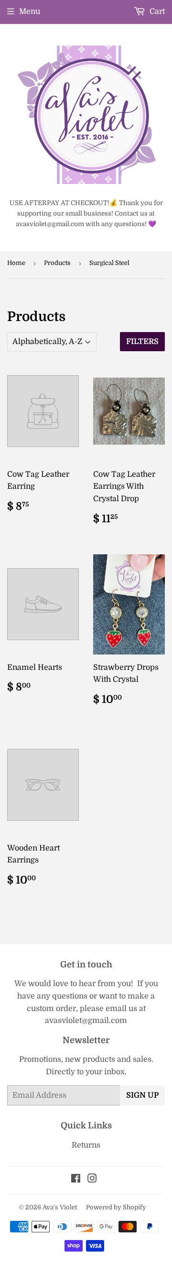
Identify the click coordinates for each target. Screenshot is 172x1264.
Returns (86, 1145)
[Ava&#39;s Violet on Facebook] (76, 1179)
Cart (156, 11)
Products (57, 262)
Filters (142, 341)
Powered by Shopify (116, 1207)
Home (16, 262)
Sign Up (142, 1095)
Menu (29, 11)
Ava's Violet (60, 1207)
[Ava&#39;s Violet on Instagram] (92, 1179)
